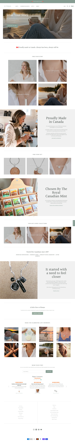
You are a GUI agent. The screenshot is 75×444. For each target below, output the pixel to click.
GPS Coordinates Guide (54, 412)
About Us (54, 405)
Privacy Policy (20, 418)
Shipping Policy (54, 417)
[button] (9, 386)
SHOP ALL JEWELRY (37, 313)
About (37, 6)
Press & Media (20, 408)
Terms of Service (21, 416)
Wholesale (21, 413)
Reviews (20, 409)
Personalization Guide (54, 410)
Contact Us (54, 408)
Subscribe (49, 371)
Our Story (20, 406)
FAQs (54, 407)
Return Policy (54, 419)
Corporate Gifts (20, 411)
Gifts (32, 6)
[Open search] (67, 6)
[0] (71, 6)
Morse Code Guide (54, 414)
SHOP (17, 6)
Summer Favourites (25, 6)
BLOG (21, 415)
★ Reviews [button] (74, 223)
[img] (37, 378)
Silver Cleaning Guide (54, 415)
